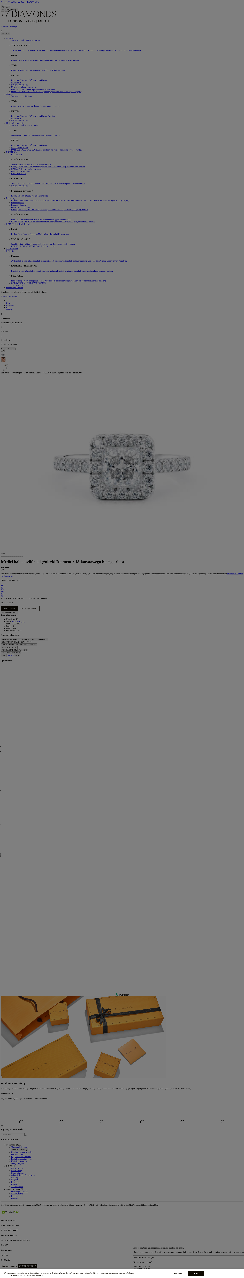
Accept (196, 1273)
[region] (122, 1273)
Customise (178, 1273)
